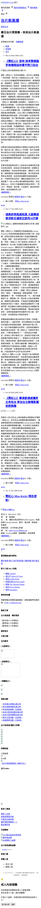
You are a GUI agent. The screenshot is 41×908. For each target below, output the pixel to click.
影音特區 (20, 561)
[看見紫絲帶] (6, 838)
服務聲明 (25, 875)
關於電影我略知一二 (9, 822)
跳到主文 (4, 27)
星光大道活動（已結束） (13, 717)
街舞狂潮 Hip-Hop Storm (14, 582)
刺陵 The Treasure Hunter (14, 584)
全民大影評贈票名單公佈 (13, 715)
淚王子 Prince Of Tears (14, 576)
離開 (13, 904)
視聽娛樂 (19, 42)
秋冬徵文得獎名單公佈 (12, 704)
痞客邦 (17, 197)
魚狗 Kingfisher (11, 590)
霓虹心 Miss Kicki (22, 201)
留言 (22, 197)
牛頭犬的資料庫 (7, 819)
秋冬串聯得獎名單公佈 (12, 707)
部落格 (8, 49)
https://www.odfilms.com (18, 530)
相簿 (7, 46)
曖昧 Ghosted (10, 574)
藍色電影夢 (5, 825)
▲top (3, 205)
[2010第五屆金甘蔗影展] (11, 835)
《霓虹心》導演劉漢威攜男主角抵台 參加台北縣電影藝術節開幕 (22, 402)
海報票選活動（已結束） (13, 720)
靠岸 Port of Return (12, 587)
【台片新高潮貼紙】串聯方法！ (13, 763)
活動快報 (27, 561)
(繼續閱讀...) (6, 192)
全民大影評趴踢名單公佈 (13, 712)
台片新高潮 (10, 21)
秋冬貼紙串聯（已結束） (13, 709)
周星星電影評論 (7, 817)
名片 (7, 52)
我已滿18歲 (5, 904)
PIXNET (10, 873)
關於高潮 (4, 561)
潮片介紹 (12, 561)
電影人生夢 (5, 814)
